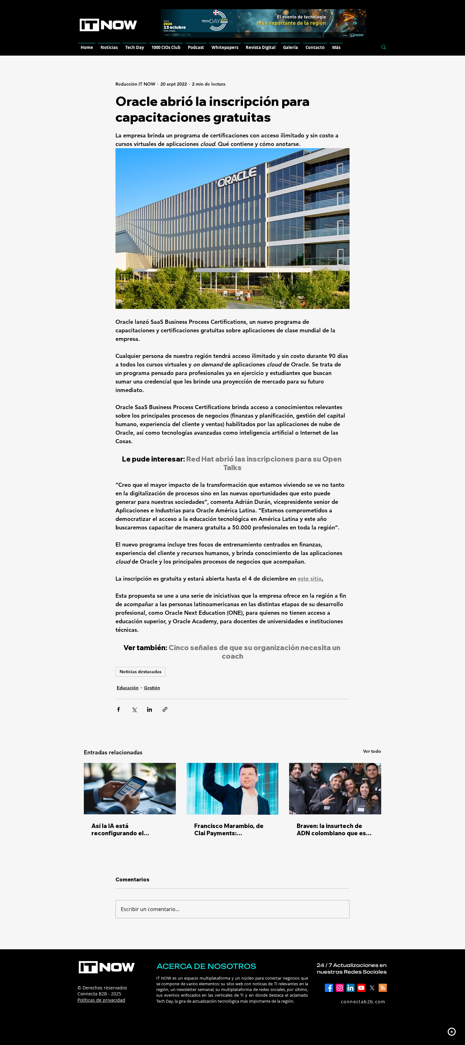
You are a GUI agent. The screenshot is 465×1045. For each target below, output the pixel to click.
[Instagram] (340, 988)
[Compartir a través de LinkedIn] (149, 709)
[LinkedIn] (350, 988)
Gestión (152, 688)
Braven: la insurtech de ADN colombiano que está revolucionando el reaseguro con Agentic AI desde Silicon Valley (334, 829)
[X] (372, 988)
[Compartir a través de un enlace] (165, 709)
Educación (128, 688)
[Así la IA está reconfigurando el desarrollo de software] (130, 788)
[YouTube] (361, 988)
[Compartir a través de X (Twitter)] (134, 709)
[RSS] (383, 988)
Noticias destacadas (140, 671)
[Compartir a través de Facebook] (118, 709)
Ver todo (372, 751)
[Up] (451, 1031)
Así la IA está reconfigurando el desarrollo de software (124, 829)
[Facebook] (329, 988)
